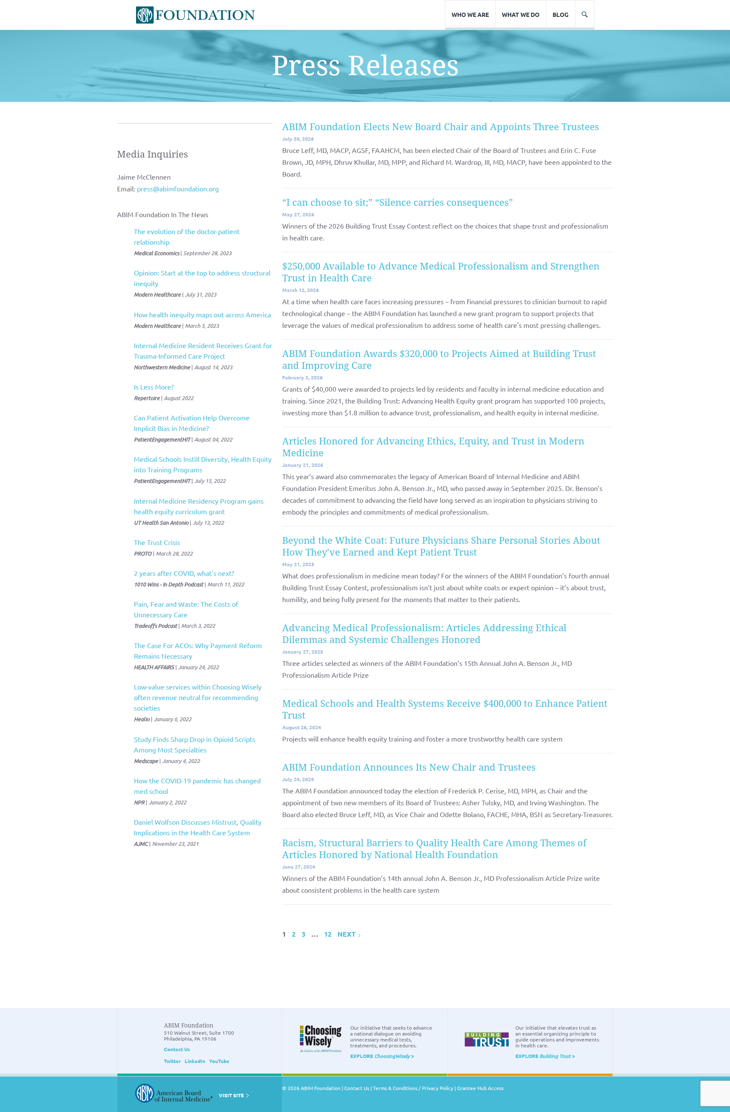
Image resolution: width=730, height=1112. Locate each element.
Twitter (172, 1060)
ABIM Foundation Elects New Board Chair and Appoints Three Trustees (440, 127)
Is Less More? (154, 386)
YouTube (219, 1060)
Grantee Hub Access (480, 1088)
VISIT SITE (232, 1095)
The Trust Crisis (157, 542)
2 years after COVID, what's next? (184, 573)
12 (328, 933)
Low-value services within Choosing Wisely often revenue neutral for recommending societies (197, 697)
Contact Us (177, 1049)
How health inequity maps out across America (202, 314)
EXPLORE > (382, 1055)
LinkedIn (195, 1060)
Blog (561, 14)
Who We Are (470, 14)
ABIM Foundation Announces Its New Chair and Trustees (409, 767)
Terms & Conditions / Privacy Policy (413, 1088)
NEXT (347, 933)
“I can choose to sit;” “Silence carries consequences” (397, 202)
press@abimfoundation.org (178, 188)
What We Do (520, 14)
